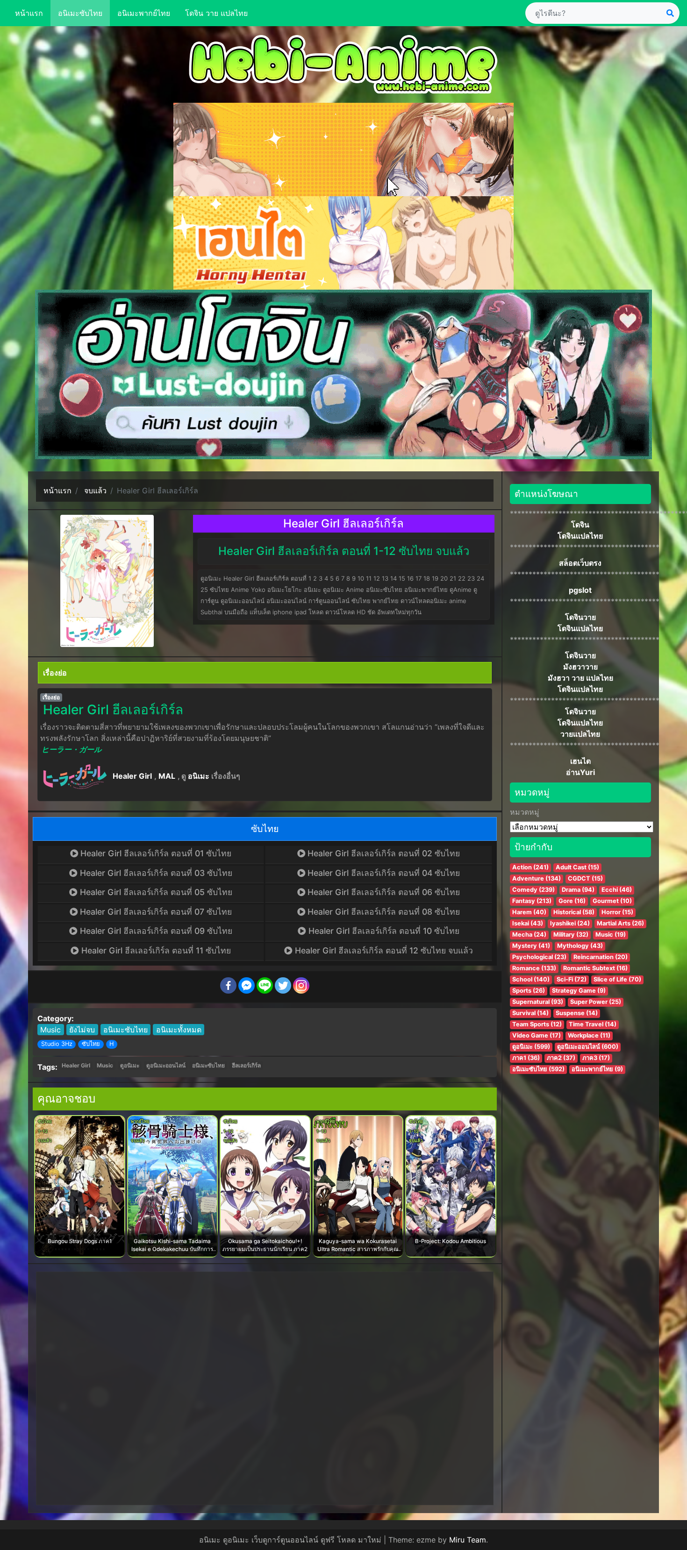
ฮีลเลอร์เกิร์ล (246, 1065)
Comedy (533, 889)
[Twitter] (283, 985)
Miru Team (467, 1539)
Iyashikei (570, 923)
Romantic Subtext (595, 968)
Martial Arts (620, 923)
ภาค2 (561, 1057)
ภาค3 (596, 1057)
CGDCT (585, 878)
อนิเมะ (198, 776)
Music (50, 1029)
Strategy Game (579, 990)
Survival (530, 1013)
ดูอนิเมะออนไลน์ (166, 1065)
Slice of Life (617, 979)
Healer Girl (132, 776)
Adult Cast (577, 867)
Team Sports (537, 1024)
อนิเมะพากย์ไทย (143, 13)
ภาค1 (526, 1057)
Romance (534, 968)
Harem (529, 912)
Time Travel (592, 1024)
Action (530, 867)
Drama (578, 889)
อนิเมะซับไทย (80, 13)
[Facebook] (228, 985)
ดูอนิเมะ (129, 1065)
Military (570, 934)
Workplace (589, 1035)
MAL (166, 776)
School (531, 979)
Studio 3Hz (56, 1043)
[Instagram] (301, 985)
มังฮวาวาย (580, 666)
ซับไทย (91, 1043)
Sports (528, 990)
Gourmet (612, 900)
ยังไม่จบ (82, 1029)
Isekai (527, 923)
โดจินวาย (580, 617)
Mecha (529, 934)
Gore (572, 900)
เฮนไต (580, 761)
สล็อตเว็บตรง (580, 563)
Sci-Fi (572, 979)
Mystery (531, 945)
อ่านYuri (580, 772)
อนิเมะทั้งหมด (178, 1029)
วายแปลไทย (580, 734)
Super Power (595, 1001)
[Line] (265, 985)
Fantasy (531, 900)
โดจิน (580, 524)
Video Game (536, 1035)
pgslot (580, 590)
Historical (573, 912)
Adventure (536, 878)
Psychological (539, 956)
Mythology (580, 945)
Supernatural (537, 1001)
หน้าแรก (29, 13)
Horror (617, 912)
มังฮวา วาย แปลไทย (580, 678)
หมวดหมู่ (524, 812)
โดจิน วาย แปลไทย (216, 13)
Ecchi (616, 889)
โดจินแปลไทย (580, 535)
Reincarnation (600, 956)
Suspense (577, 1013)
